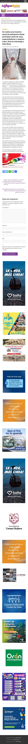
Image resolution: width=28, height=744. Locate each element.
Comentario (5, 207)
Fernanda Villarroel (13, 46)
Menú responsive (25, 1)
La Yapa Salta (17, 737)
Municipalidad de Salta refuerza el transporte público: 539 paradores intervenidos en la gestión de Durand (13, 191)
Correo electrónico (7, 232)
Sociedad (4, 29)
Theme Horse (16, 739)
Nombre (4, 225)
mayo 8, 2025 (5, 46)
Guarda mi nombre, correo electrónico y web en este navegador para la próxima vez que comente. (14, 248)
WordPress (18, 741)
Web (3, 238)
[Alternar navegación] (3, 15)
